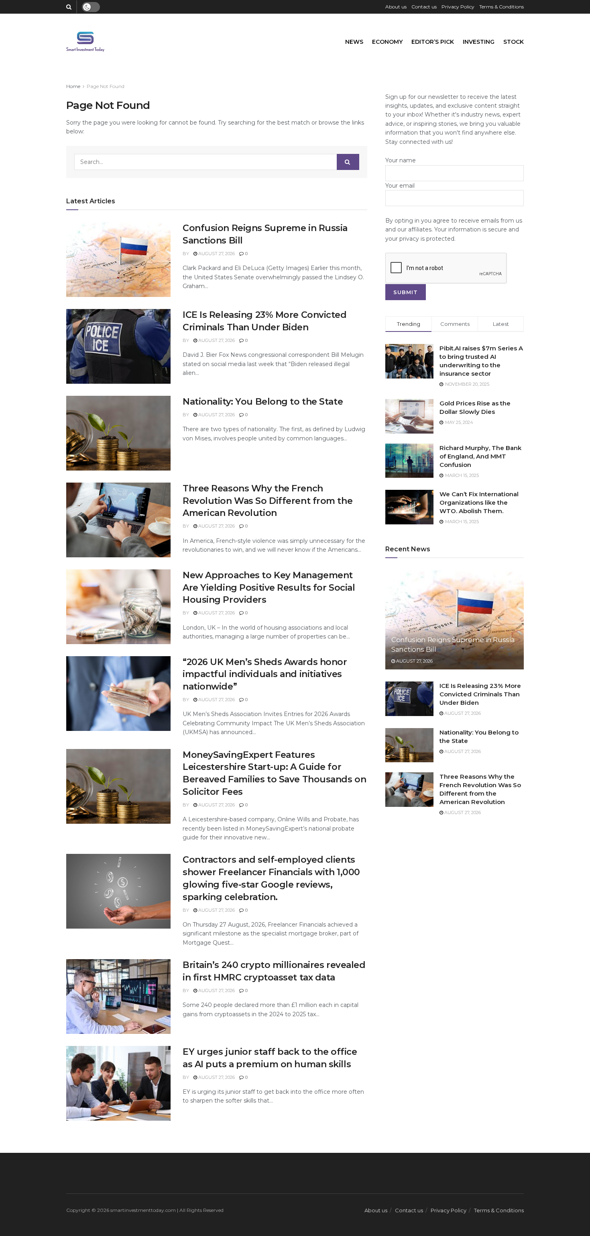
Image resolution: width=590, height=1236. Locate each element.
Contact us (424, 7)
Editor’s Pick (432, 41)
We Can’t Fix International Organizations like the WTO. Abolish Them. (479, 502)
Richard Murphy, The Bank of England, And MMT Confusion (480, 456)
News (354, 41)
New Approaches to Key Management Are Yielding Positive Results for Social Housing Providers (269, 588)
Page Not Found (105, 86)
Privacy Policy (457, 7)
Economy (387, 41)
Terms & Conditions (501, 7)
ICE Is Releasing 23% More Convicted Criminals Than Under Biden (480, 694)
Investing (478, 41)
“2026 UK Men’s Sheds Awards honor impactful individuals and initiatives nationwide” (265, 674)
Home (73, 86)
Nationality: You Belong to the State (263, 401)
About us (396, 7)
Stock (513, 41)
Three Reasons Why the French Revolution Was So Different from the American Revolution (267, 501)
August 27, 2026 (216, 253)
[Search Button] (348, 162)
